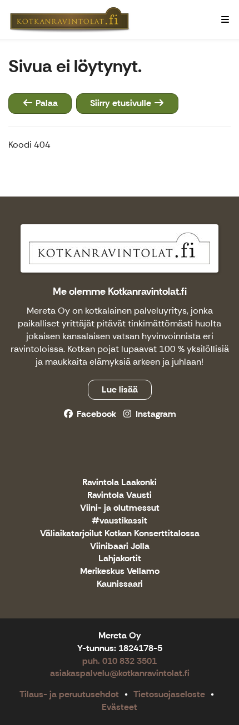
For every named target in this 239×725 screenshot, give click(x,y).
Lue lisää (120, 389)
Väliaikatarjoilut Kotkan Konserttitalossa (120, 533)
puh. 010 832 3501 (119, 661)
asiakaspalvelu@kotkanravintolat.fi (120, 673)
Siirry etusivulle (121, 103)
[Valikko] (225, 19)
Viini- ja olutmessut (120, 508)
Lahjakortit (119, 558)
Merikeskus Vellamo (120, 571)
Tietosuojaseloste (169, 694)
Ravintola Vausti (119, 495)
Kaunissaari (120, 584)
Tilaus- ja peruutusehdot (69, 694)
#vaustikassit (119, 521)
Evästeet (119, 707)
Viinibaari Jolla (120, 546)
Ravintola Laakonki (119, 482)
